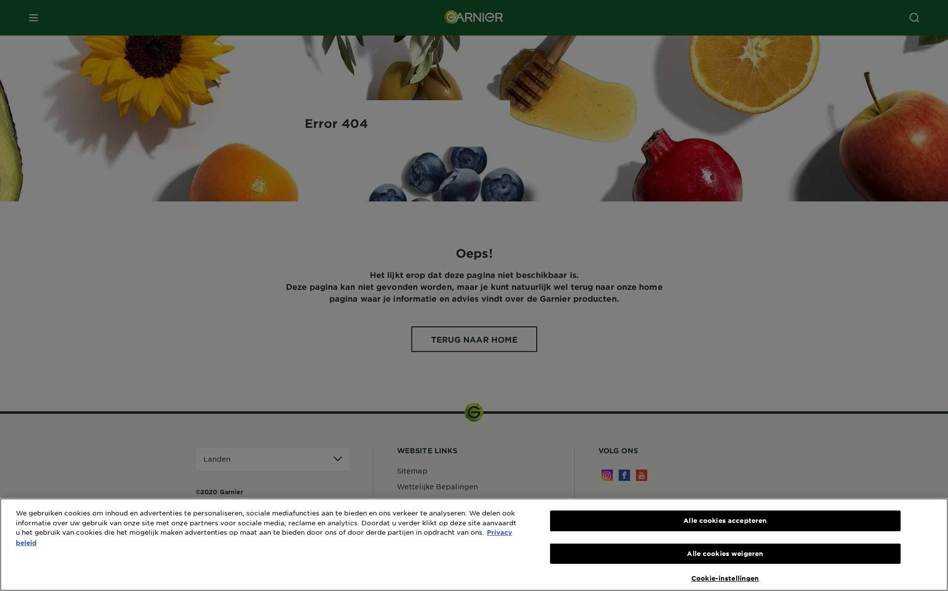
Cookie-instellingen (725, 578)
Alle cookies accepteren (725, 520)
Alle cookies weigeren (725, 553)
